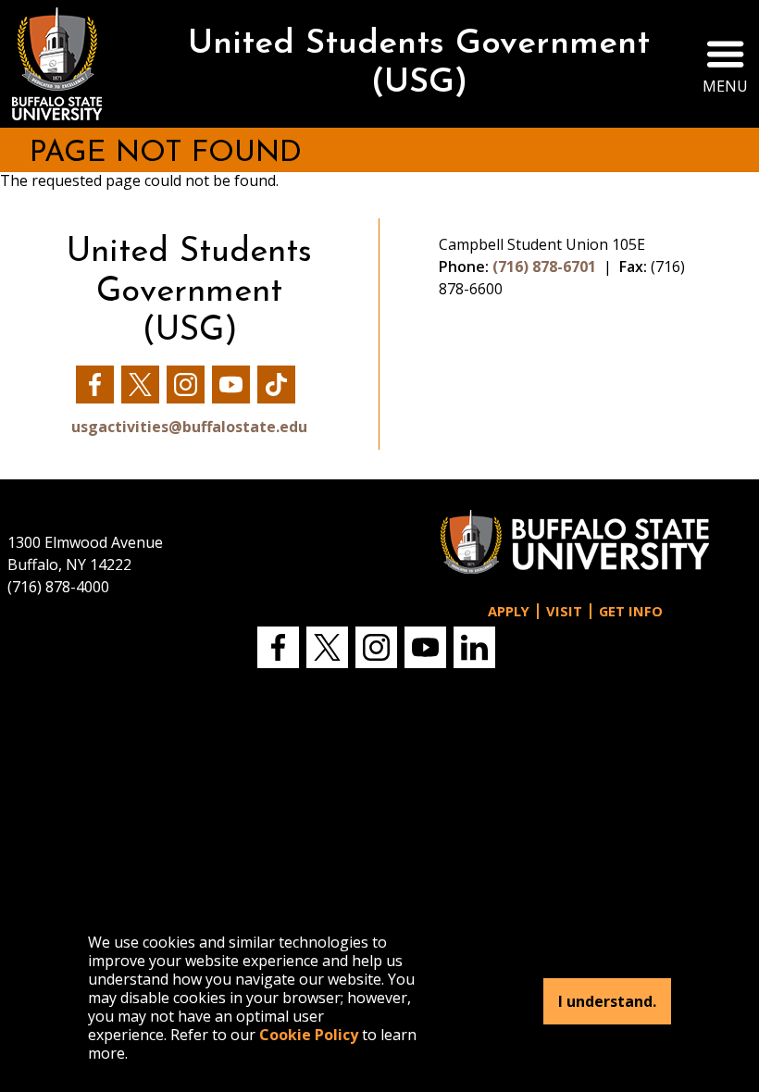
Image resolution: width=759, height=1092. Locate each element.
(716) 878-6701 (544, 266)
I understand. (607, 1001)
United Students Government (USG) (419, 64)
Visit (564, 611)
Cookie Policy (308, 1034)
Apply (508, 611)
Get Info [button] (631, 611)
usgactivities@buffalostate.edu (189, 426)
